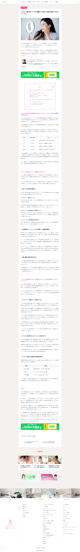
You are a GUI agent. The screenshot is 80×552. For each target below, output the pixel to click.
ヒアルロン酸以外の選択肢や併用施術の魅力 (36, 104)
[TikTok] (2, 548)
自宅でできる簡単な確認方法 (34, 94)
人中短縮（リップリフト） (47, 537)
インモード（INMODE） (66, 512)
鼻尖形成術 (44, 543)
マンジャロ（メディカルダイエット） (68, 533)
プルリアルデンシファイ (66, 518)
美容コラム (52, 1)
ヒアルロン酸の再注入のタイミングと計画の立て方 (37, 103)
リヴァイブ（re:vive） (66, 514)
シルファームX (65, 510)
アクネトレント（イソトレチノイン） (68, 529)
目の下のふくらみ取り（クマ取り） (48, 514)
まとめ (30, 106)
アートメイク (65, 531)
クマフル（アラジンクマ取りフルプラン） (49, 504)
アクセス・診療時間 (44, 1)
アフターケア (23, 436)
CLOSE (53, 87)
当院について (24, 1)
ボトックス (44, 508)
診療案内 (29, 1)
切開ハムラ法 (45, 518)
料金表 (34, 1)
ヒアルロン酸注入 (45, 506)
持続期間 (33, 436)
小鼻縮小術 (44, 541)
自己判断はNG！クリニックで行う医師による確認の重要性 (38, 95)
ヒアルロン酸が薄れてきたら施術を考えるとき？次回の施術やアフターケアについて (41, 100)
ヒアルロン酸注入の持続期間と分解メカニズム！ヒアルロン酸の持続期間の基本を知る (41, 91)
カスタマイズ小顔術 (46, 512)
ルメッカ (64, 506)
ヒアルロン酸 (29, 436)
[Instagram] (21, 66)
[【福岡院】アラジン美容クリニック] (4, 2)
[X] (2, 550)
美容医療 (24, 7)
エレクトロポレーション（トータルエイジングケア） (70, 527)
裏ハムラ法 (44, 516)
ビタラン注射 (65, 516)
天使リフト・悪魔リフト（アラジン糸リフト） (49, 510)
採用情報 (56, 1)
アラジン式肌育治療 (66, 504)
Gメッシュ (44, 539)
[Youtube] (24, 66)
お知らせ (38, 1)
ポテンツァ (64, 508)
